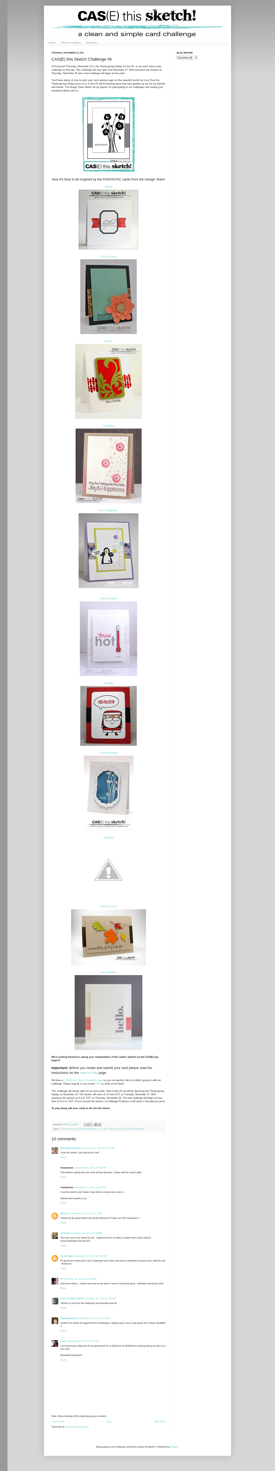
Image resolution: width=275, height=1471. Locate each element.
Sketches (91, 42)
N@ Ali (108, 186)
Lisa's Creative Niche (71, 1298)
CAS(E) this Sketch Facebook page (83, 1080)
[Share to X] (92, 1124)
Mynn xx (64, 1213)
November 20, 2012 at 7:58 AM (100, 1298)
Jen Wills (109, 683)
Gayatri (108, 341)
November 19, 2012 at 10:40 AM (79, 1279)
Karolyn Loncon (108, 906)
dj (61, 1279)
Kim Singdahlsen (108, 510)
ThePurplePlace (68, 1318)
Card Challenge (67, 1129)
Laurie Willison (108, 972)
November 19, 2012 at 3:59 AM (90, 1256)
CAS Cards (122, 1129)
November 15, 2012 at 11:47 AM (98, 1148)
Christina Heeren (108, 752)
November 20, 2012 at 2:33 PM (94, 1318)
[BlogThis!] (89, 1124)
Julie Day (108, 837)
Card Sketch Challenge (85, 1129)
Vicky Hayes (67, 1256)
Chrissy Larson (108, 256)
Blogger (174, 1447)
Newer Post (58, 1421)
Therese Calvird (108, 598)
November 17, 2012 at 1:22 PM (90, 1187)
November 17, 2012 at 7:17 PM (86, 1213)
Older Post (159, 1421)
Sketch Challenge (136, 1129)
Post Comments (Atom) (77, 1427)
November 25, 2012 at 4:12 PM (83, 1341)
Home (52, 42)
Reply (63, 1157)
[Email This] (85, 1124)
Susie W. (64, 1233)
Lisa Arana (108, 425)
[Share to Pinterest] (100, 1124)
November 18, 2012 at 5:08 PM (86, 1233)
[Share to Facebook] (96, 1124)
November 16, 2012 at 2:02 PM (90, 1167)
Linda (63, 1341)
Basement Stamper (70, 1148)
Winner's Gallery (71, 42)
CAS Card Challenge (106, 1129)
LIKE (97, 1083)
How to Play (89, 1073)
